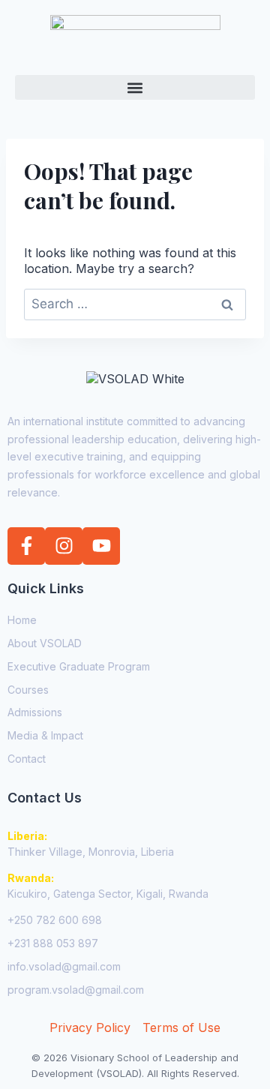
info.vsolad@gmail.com (64, 966)
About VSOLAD (45, 643)
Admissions (35, 712)
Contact (27, 758)
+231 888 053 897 (53, 943)
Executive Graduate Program (79, 666)
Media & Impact (45, 735)
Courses (28, 689)
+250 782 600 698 (55, 920)
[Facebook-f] (26, 546)
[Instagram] (63, 546)
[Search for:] (135, 303)
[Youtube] (101, 546)
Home (22, 620)
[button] (135, 87)
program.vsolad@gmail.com (76, 989)
